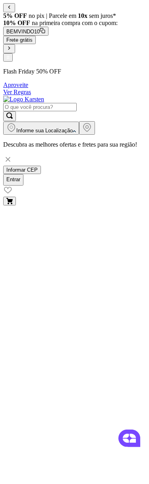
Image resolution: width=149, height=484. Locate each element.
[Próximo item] (9, 48)
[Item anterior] (9, 7)
